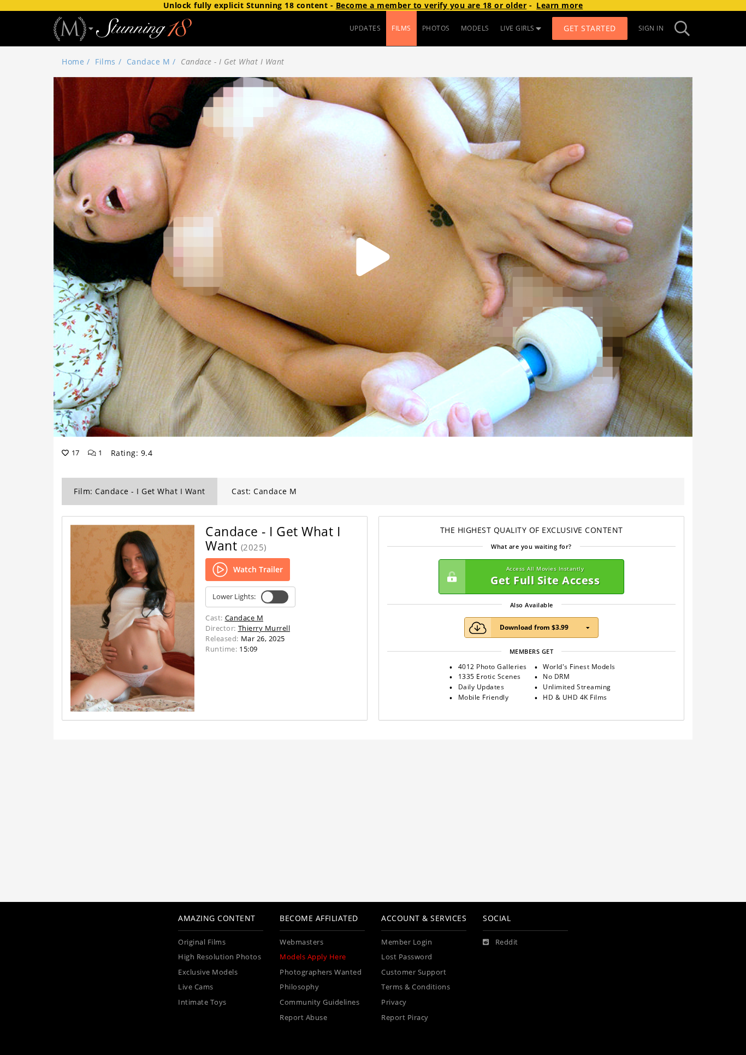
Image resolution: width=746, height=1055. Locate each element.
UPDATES (365, 28)
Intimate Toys (202, 1002)
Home (73, 61)
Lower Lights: (234, 596)
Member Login (406, 942)
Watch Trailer (258, 569)
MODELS (475, 28)
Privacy (394, 1002)
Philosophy (299, 987)
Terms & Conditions (415, 987)
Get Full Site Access (545, 576)
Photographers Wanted (321, 972)
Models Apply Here (313, 957)
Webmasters (301, 942)
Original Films (202, 942)
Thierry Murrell (264, 628)
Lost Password (407, 957)
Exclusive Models (208, 972)
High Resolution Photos (219, 957)
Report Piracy (405, 1017)
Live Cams (196, 987)
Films (105, 61)
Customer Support (413, 972)
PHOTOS (436, 28)
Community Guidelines (319, 1002)
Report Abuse (303, 1017)
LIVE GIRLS (517, 28)
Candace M (148, 61)
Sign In (651, 28)
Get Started (590, 28)
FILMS (401, 28)
